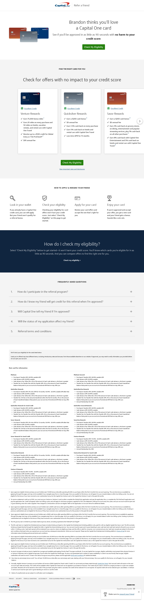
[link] (43, 119)
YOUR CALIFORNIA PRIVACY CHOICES (60, 578)
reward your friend (126, 594)
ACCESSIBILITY (42, 578)
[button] (138, 592)
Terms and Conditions (77, 555)
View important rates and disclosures (72, 169)
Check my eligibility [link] (71, 260)
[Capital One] (63, 5)
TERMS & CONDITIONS (30, 578)
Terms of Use (120, 531)
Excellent (30, 108)
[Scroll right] (140, 121)
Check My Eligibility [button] (93, 47)
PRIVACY (11, 578)
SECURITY (19, 578)
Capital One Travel (103, 563)
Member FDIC (131, 584)
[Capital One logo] (50, 586)
